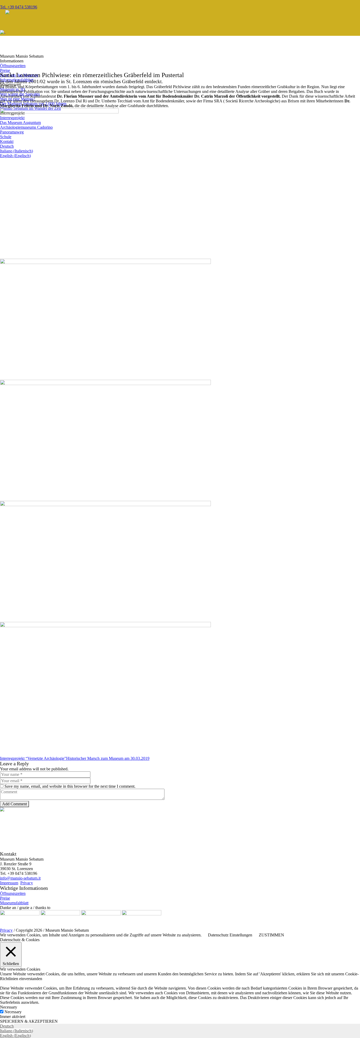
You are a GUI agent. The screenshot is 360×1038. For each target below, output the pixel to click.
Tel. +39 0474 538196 (18, 7)
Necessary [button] (8, 1007)
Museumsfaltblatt (14, 903)
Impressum (9, 883)
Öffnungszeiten (13, 893)
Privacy (26, 883)
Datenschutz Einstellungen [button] (230, 935)
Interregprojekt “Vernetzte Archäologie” (33, 758)
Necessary (13, 1012)
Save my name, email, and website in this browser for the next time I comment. (69, 786)
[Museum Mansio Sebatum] (13, 31)
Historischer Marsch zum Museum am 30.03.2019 (107, 758)
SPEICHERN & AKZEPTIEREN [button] (29, 1021)
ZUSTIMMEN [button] (271, 935)
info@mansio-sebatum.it (20, 878)
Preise (5, 898)
